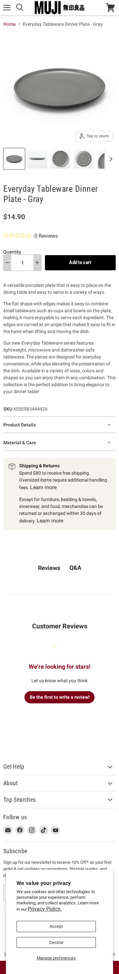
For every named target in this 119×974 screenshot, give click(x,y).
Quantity (12, 251)
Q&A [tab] (75, 567)
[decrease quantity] (7, 263)
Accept (56, 926)
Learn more (43, 487)
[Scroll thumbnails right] (109, 159)
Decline (56, 942)
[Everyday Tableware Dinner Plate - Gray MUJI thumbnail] (14, 158)
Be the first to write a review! (60, 697)
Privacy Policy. (44, 909)
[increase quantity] (37, 263)
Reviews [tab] (49, 567)
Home (9, 24)
